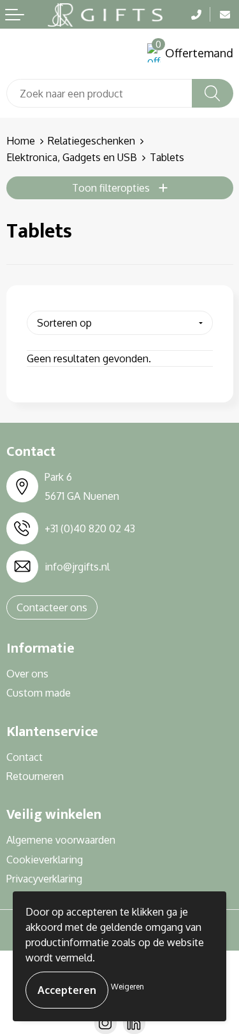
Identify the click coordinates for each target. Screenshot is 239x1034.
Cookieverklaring (44, 859)
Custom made (38, 692)
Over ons (27, 673)
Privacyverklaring (44, 878)
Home (20, 140)
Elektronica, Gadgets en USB (71, 157)
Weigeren (127, 986)
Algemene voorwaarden (60, 839)
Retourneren (35, 776)
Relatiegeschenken (91, 140)
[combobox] (99, 93)
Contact (24, 757)
